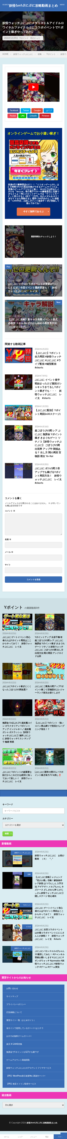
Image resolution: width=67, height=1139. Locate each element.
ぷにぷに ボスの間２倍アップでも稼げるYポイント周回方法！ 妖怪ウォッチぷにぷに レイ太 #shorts (48, 475)
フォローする (44, 241)
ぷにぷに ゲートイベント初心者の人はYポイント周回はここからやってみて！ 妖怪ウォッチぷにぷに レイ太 (17, 642)
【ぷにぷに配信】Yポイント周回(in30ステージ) (48, 412)
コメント (10, 511)
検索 (7, 833)
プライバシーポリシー (16, 1004)
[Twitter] (26, 110)
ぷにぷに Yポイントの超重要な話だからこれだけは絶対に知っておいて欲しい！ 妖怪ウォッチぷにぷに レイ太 (17, 777)
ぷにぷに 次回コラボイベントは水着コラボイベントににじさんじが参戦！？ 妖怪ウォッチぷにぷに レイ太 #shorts (49, 934)
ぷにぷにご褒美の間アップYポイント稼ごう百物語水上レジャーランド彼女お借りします (49, 689)
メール (9, 552)
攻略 (40, 54)
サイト (8, 565)
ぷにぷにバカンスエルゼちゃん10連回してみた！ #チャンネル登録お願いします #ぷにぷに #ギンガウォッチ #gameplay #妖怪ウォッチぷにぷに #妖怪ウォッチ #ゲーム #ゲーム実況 (50, 959)
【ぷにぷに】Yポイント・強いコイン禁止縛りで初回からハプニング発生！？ (49, 726)
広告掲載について (14, 1012)
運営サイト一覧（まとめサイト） (21, 1020)
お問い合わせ (12, 988)
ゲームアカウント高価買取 (18, 1060)
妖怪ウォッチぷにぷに (23, 54)
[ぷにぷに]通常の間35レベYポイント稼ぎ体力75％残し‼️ (49, 773)
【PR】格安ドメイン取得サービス (21, 1084)
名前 (8, 539)
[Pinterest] (45, 116)
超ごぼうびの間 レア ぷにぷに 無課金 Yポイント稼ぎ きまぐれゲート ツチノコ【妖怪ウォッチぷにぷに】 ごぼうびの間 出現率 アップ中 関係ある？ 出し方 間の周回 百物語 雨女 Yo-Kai (48, 443)
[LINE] (22, 116)
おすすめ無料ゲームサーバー (19, 1036)
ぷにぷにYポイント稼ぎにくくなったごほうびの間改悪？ (16, 688)
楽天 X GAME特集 (14, 1044)
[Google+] (37, 110)
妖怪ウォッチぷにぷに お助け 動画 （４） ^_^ (50, 857)
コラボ (28, 927)
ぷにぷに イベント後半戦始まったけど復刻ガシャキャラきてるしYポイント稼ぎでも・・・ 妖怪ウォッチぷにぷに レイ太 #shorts (48, 389)
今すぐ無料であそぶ (33, 211)
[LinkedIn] (33, 116)
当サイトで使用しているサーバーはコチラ (24, 1028)
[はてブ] (49, 110)
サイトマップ (12, 996)
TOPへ (60, 1137)
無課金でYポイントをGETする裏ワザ (22, 1052)
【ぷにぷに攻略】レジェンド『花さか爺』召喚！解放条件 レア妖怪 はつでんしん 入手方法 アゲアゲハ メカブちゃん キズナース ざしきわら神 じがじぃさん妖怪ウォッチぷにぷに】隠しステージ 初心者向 (49, 886)
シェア (20, 1137)
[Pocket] (12, 116)
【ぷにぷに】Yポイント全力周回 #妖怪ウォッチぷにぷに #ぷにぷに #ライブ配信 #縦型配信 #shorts (48, 360)
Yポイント (24, 38)
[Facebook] (13, 110)
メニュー (33, 1137)
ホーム (6, 1137)
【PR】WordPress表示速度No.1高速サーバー (26, 1076)
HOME (5, 54)
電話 (46, 1137)
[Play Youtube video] (33, 87)
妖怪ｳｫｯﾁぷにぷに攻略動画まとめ (33, 5)
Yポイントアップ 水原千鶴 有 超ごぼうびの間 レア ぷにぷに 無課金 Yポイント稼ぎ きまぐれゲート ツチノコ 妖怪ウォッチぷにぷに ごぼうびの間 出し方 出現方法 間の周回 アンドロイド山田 (50, 646)
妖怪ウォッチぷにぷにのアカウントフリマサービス (28, 1068)
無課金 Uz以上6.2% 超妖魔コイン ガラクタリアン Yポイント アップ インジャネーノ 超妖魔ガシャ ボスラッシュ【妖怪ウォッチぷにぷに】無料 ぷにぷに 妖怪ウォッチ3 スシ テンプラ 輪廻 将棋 (17, 732)
